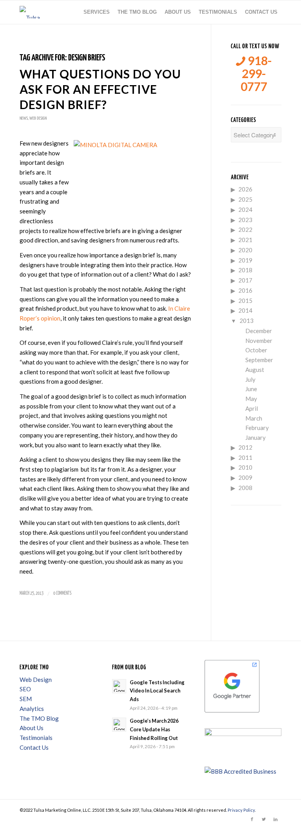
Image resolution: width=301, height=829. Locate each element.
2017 (245, 280)
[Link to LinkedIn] (275, 819)
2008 (245, 487)
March (253, 418)
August (254, 369)
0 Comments (62, 593)
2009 (245, 477)
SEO (25, 688)
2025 (245, 199)
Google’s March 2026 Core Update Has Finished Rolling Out (154, 729)
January (255, 437)
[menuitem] (97, 12)
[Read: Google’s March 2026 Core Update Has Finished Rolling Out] (119, 725)
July (250, 379)
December (258, 330)
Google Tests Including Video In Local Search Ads (157, 690)
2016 (245, 290)
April (251, 408)
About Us (32, 727)
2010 (245, 467)
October (256, 349)
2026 (245, 189)
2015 (245, 300)
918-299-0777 (256, 73)
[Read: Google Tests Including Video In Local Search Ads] (119, 686)
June (251, 388)
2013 (246, 320)
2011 (245, 457)
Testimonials (36, 737)
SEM (26, 698)
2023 (245, 219)
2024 (245, 209)
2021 (245, 239)
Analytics (32, 708)
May (251, 398)
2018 (245, 269)
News (24, 118)
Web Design (38, 118)
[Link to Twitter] (264, 819)
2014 (245, 310)
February (257, 427)
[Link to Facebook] (252, 819)
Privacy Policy (241, 810)
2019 (245, 260)
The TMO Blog (39, 718)
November (258, 340)
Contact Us (34, 747)
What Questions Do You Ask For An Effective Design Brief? (100, 89)
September (259, 359)
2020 (245, 249)
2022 (245, 229)
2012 (245, 447)
